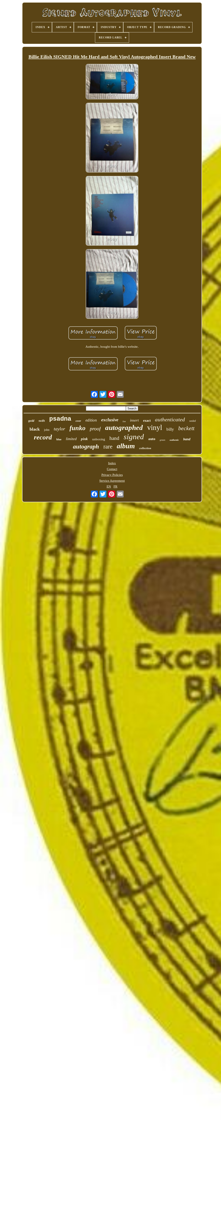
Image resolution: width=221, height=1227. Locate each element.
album (126, 446)
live (124, 421)
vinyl (154, 427)
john (46, 429)
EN (109, 486)
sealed (192, 420)
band (186, 439)
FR (115, 486)
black (35, 429)
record (43, 437)
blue (59, 439)
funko (77, 427)
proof (95, 428)
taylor (59, 428)
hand (114, 438)
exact (147, 420)
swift (42, 420)
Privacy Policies (112, 475)
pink (84, 439)
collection (145, 448)
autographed (124, 427)
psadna (60, 419)
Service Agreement (112, 480)
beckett (186, 428)
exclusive (109, 419)
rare (107, 446)
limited (71, 439)
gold (31, 420)
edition (91, 420)
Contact (112, 469)
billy (170, 429)
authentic (174, 440)
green (162, 440)
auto (151, 439)
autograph (86, 446)
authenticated (170, 419)
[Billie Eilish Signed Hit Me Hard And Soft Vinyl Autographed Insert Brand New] (112, 82)
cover (78, 420)
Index (112, 463)
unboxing (98, 439)
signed (134, 437)
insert (134, 420)
